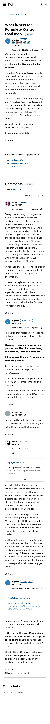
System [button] (35, 50)
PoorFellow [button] (17, 441)
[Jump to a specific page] (43, 195)
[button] (8, 41)
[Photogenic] (13, 42)
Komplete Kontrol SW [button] (14, 160)
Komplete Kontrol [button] (13, 167)
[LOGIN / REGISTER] (45, 4)
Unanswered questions (25, 692)
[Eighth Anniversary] (21, 42)
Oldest (16, 189)
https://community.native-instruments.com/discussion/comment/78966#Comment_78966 (25, 606)
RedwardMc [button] (17, 412)
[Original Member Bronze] (17, 42)
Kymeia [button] (15, 202)
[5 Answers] (25, 42)
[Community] (10, 4)
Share (9, 140)
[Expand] (25, 479)
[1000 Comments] (29, 42)
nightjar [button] (15, 40)
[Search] (40, 4)
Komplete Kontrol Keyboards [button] (17, 163)
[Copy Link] (41, 50)
